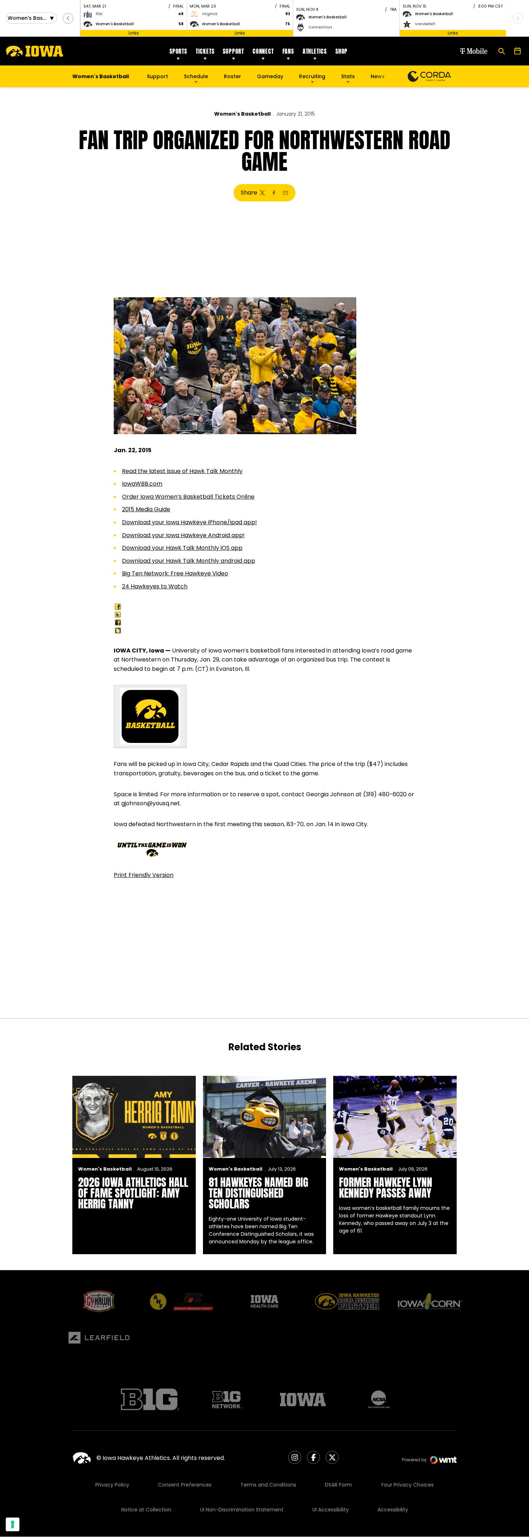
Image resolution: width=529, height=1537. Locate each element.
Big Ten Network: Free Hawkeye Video (175, 573)
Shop (341, 51)
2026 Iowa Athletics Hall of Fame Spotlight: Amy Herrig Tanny (133, 1193)
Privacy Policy (112, 1484)
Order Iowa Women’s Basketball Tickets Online (188, 497)
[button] (68, 18)
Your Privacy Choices (407, 1484)
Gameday (270, 76)
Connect (263, 51)
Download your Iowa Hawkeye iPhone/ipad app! (189, 522)
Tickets (205, 51)
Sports (178, 51)
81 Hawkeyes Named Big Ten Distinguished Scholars (258, 1193)
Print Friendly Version (143, 875)
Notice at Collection (146, 1509)
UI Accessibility (330, 1509)
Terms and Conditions (268, 1484)
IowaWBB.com (142, 484)
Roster (232, 76)
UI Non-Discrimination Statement (242, 1509)
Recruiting (312, 76)
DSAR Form (338, 1484)
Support (233, 51)
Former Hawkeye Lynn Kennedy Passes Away (385, 1187)
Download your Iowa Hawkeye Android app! (183, 535)
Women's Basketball (242, 113)
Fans (288, 51)
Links (133, 33)
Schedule (196, 76)
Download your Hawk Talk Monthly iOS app (182, 548)
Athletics (315, 51)
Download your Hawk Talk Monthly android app (188, 561)
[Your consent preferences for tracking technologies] (12, 1524)
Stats (348, 76)
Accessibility (392, 1509)
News (378, 76)
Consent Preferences (185, 1484)
